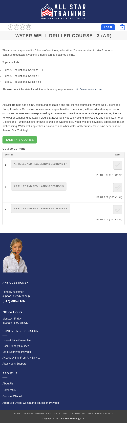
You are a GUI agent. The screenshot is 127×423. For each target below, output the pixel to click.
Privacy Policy (104, 413)
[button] (4, 27)
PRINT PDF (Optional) (109, 175)
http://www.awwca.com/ (88, 89)
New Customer (84, 413)
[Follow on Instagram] (16, 27)
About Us (7, 383)
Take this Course (20, 139)
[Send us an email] (22, 27)
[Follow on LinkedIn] (28, 27)
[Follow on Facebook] (10, 27)
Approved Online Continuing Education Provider (30, 402)
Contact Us (9, 390)
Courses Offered (12, 396)
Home (17, 413)
